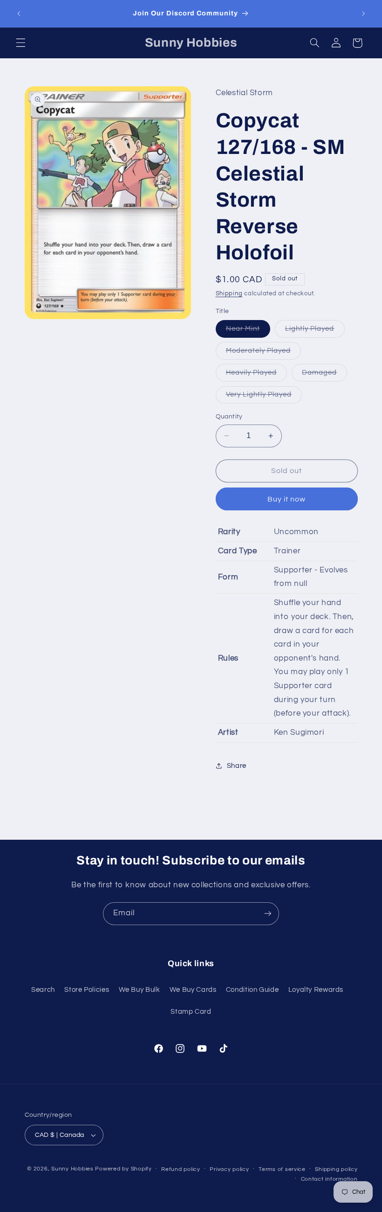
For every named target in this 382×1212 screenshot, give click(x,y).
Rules (228, 658)
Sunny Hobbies (72, 1168)
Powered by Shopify (123, 1168)
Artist (228, 732)
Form (228, 577)
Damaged (324, 375)
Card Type (237, 551)
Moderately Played (263, 353)
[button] (20, 43)
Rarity (229, 532)
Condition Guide (252, 989)
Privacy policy (229, 1169)
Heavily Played (256, 375)
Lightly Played (315, 331)
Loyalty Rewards (315, 989)
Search (43, 989)
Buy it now (286, 499)
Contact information (329, 1179)
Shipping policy (336, 1169)
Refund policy (180, 1169)
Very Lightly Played (264, 397)
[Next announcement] (363, 13)
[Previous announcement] (18, 13)
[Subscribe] (268, 913)
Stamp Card (191, 1011)
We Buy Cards (193, 989)
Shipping (229, 294)
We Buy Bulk (139, 989)
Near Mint (248, 331)
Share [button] (236, 765)
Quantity (229, 416)
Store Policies (86, 989)
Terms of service (282, 1169)
